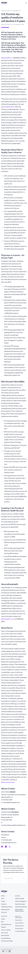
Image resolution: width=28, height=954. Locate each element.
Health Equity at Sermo (6, 907)
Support (3, 919)
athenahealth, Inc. (7, 58)
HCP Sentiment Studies (7, 941)
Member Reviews (5, 909)
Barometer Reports (5, 938)
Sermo (3, 896)
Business (17, 896)
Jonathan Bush (9, 107)
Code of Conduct (19, 926)
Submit (23, 878)
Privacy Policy (18, 920)
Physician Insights (19, 898)
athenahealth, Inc (7, 619)
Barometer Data (5, 935)
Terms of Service (19, 923)
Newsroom (4, 904)
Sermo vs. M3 (4, 933)
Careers (3, 901)
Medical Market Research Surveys (19, 910)
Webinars (3, 927)
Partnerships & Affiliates (21, 907)
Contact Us (4, 912)
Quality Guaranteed (20, 904)
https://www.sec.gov (8, 782)
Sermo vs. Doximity (5, 930)
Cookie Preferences (20, 931)
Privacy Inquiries (19, 928)
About (2, 898)
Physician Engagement (20, 901)
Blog (2, 921)
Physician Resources (6, 924)
